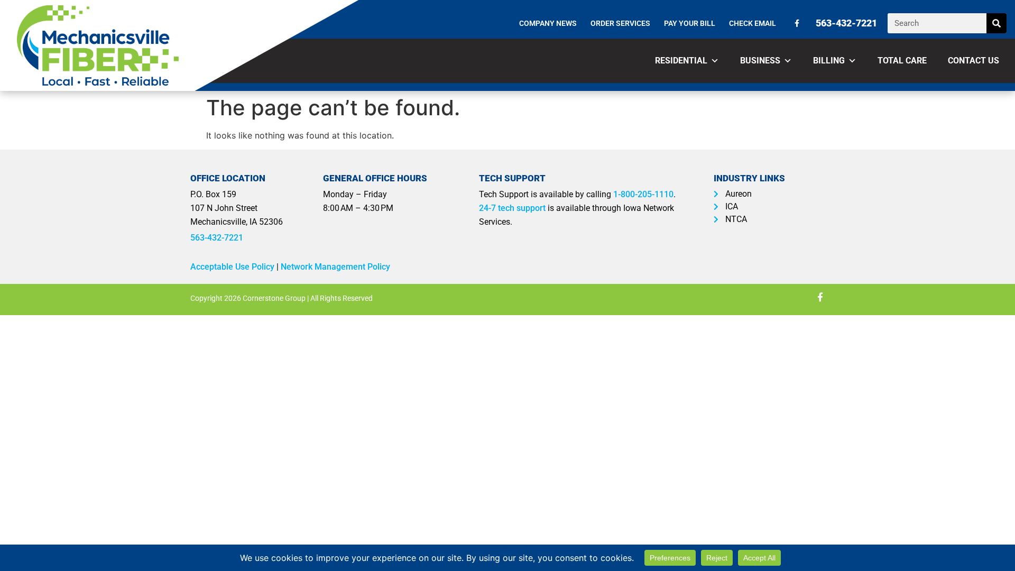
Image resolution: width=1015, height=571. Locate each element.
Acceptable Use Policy (232, 267)
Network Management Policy (335, 267)
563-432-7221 (216, 238)
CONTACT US (973, 61)
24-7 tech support (512, 208)
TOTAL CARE (902, 61)
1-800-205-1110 (643, 194)
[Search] (996, 23)
